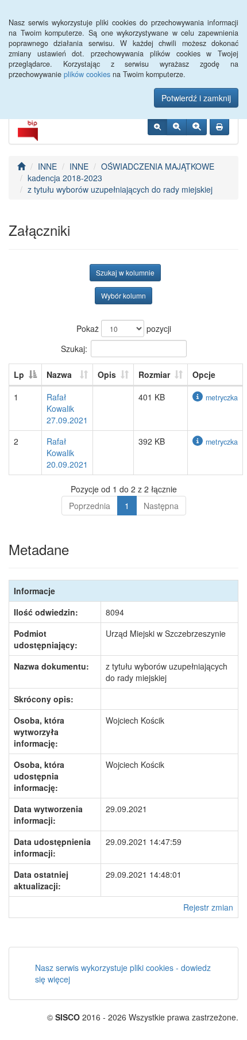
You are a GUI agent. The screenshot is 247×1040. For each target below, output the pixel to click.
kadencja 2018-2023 (65, 177)
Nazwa (59, 374)
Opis (107, 374)
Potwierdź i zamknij (196, 98)
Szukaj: (74, 348)
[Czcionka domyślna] (157, 126)
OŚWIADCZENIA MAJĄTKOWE (157, 166)
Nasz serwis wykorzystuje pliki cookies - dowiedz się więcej (123, 973)
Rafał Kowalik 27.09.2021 (67, 408)
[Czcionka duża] (196, 126)
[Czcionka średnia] (177, 126)
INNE (47, 166)
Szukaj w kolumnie (125, 272)
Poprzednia (89, 505)
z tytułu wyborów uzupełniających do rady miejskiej (120, 189)
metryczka (222, 397)
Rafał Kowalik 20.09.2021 (67, 452)
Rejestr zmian (208, 907)
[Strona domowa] (21, 166)
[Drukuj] (219, 126)
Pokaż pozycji (123, 328)
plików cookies (87, 74)
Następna (161, 505)
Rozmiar (154, 374)
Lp (19, 374)
